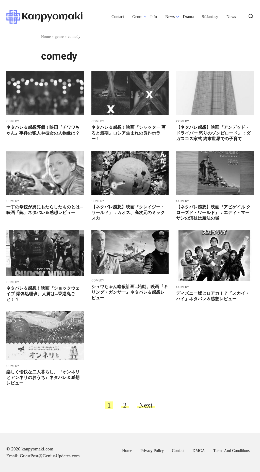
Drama (188, 16)
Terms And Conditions (231, 450)
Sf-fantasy (210, 16)
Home (46, 36)
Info (153, 16)
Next (146, 405)
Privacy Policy (152, 450)
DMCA (198, 450)
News (170, 16)
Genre (137, 16)
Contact (117, 16)
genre (59, 36)
